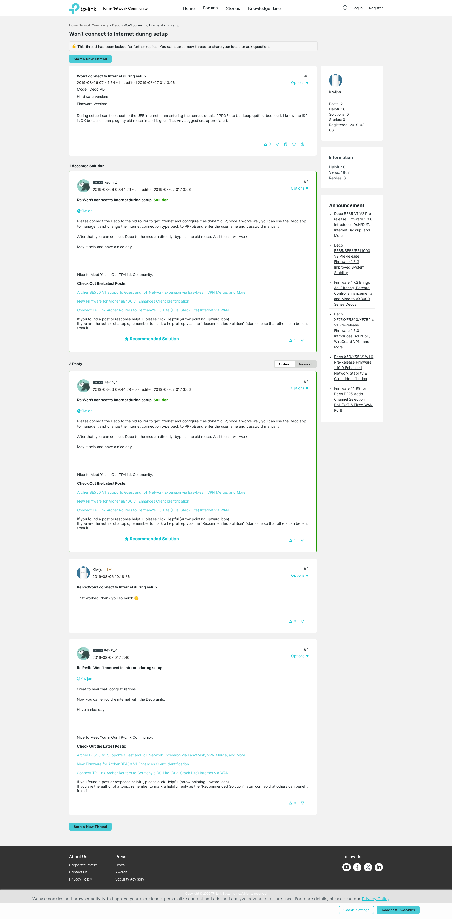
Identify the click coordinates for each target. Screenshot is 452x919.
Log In (357, 8)
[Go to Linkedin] (379, 867)
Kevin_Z (110, 182)
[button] (189, 8)
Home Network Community (89, 25)
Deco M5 (97, 89)
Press (120, 856)
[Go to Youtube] (346, 867)
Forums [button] (210, 8)
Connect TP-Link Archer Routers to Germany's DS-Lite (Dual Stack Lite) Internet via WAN (153, 310)
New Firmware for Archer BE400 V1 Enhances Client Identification (133, 301)
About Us (78, 856)
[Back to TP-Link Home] (83, 7)
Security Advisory (129, 879)
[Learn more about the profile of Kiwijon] (85, 572)
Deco (116, 25)
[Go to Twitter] (368, 867)
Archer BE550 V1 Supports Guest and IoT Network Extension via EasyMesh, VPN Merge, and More (161, 292)
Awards (121, 872)
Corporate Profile (83, 865)
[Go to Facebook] (357, 867)
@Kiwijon (84, 211)
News (120, 865)
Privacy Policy (80, 879)
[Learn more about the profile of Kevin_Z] (85, 185)
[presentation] (83, 185)
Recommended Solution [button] (154, 338)
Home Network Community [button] (124, 8)
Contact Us (78, 872)
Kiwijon (98, 569)
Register (376, 8)
